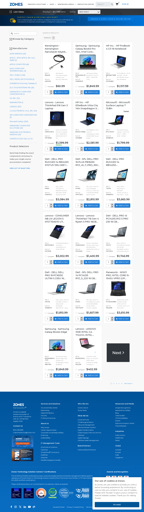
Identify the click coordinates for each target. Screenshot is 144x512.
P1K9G (47, 188)
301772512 (79, 194)
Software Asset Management (88, 440)
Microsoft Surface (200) (19, 121)
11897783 (48, 364)
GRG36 (47, 302)
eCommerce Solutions (49, 447)
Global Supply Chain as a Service (89, 433)
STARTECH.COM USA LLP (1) (21, 139)
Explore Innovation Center (124, 423)
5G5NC (77, 302)
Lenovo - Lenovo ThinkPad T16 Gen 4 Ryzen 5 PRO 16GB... (87, 218)
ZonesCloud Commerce (50, 452)
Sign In (125, 4)
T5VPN (108, 188)
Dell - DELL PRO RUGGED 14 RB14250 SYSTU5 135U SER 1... (57, 162)
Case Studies (120, 415)
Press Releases (120, 426)
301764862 (110, 81)
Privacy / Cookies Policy (75, 507)
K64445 (47, 75)
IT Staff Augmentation (85, 422)
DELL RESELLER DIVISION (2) (22, 79)
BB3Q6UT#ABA (111, 76)
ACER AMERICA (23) (18, 54)
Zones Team (82, 410)
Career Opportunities (48, 430)
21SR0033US (49, 132)
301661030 (109, 138)
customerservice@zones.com (22, 432)
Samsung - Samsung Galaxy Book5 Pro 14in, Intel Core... (87, 48)
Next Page (128, 383)
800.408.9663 (18, 430)
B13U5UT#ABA (80, 132)
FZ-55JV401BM (111, 302)
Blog (117, 413)
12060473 (48, 194)
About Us (45, 423)
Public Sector (120, 435)
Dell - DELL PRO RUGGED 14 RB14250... (115, 162)
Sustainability (45, 438)
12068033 (48, 308)
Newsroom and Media (124, 404)
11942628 (109, 308)
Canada (118, 450)
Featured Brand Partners (87, 450)
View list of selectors (20, 168)
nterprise (44, 457)
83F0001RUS (49, 245)
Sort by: (79, 12)
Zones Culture (83, 408)
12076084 (48, 138)
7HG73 (108, 245)
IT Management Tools (50, 443)
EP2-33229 (110, 132)
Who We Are (83, 404)
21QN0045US (80, 245)
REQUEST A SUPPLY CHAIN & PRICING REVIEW (111, 19)
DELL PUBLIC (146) (17, 75)
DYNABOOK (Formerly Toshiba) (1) (23, 83)
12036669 (78, 138)
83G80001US (80, 358)
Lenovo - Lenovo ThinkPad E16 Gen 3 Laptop (56, 105)
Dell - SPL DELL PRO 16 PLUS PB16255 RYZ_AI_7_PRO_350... (87, 162)
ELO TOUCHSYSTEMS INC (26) (22, 88)
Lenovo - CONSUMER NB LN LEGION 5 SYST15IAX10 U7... (57, 218)
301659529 (79, 81)
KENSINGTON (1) (16, 102)
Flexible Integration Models (51, 460)
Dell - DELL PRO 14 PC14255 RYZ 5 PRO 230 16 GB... (117, 218)
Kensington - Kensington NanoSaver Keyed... (56, 48)
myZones (44, 450)
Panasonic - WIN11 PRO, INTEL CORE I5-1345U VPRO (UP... (117, 275)
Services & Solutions (37, 4)
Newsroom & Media (66, 4)
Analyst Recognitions (122, 408)
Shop (52, 4)
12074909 (78, 251)
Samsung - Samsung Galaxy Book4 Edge (57, 330)
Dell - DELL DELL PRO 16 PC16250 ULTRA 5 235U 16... (55, 275)
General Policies (58, 507)
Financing (44, 435)
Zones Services (83, 420)
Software (81, 435)
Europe (118, 452)
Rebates (59, 145)
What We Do (83, 416)
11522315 (78, 364)
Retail (117, 440)
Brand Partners (84, 446)
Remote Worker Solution (87, 427)
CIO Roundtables (121, 418)
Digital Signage (83, 438)
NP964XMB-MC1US (49, 359)
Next (117, 352)
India (117, 455)
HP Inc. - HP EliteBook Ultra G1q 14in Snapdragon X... (87, 105)
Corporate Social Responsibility (52, 433)
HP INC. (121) (15, 98)
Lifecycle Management (86, 425)
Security (44, 415)
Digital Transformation (86, 430)
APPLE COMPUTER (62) (19, 64)
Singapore (119, 457)
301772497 (79, 308)
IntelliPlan (44, 455)
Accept (117, 504)
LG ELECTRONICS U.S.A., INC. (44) (23, 111)
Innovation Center (86, 4)
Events (117, 421)
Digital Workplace (47, 413)
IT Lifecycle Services (48, 418)
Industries (119, 431)
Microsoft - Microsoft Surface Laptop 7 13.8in (118, 105)
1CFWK (77, 188)
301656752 (109, 194)
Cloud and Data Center (49, 408)
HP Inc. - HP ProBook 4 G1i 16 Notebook (118, 47)
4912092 (48, 81)
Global (118, 446)
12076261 (48, 251)
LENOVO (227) (15, 107)
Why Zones (45, 427)
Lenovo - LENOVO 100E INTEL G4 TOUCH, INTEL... (85, 332)
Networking (45, 410)
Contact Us (18, 426)
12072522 (109, 251)
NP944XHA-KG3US (80, 76)
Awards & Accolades (122, 410)
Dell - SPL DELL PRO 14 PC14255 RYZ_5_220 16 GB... (86, 275)
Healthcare (119, 438)
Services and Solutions (50, 404)
